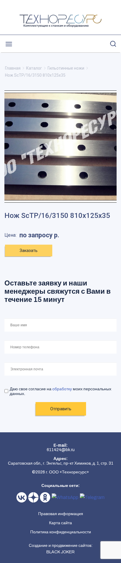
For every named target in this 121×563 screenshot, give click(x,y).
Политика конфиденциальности (60, 532)
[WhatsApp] (66, 497)
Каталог (34, 68)
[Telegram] (92, 497)
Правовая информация (60, 514)
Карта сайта (60, 523)
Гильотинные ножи (66, 68)
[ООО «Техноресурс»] (60, 21)
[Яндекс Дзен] (34, 497)
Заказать (29, 250)
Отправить (60, 408)
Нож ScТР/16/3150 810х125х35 (35, 75)
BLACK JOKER (60, 552)
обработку (62, 389)
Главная (13, 68)
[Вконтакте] (22, 497)
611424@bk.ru (61, 450)
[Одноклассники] (46, 497)
